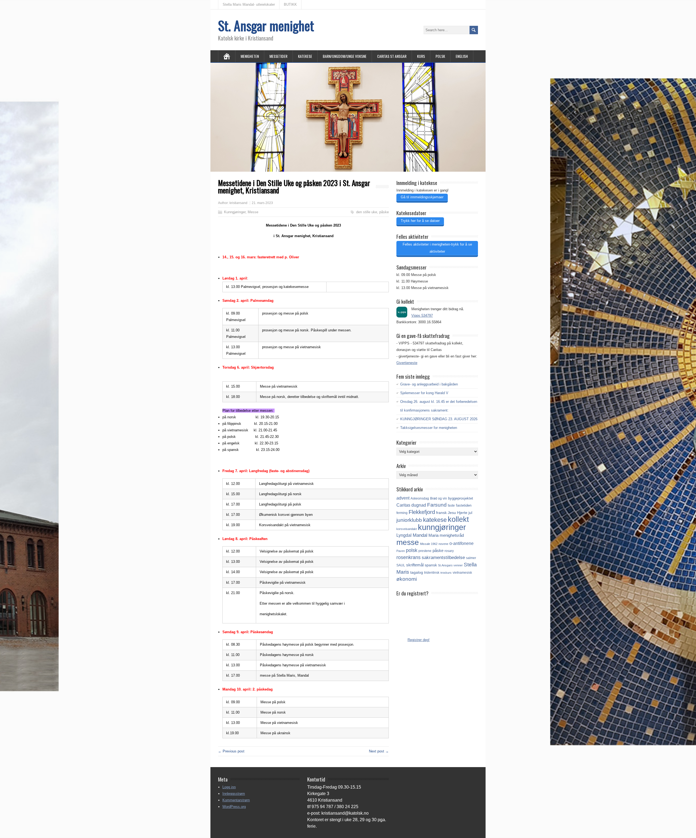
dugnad (418, 505)
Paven (400, 551)
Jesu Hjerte (457, 512)
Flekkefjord (422, 512)
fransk (441, 512)
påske (384, 212)
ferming (402, 513)
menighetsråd (452, 535)
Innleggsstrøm (233, 794)
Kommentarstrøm (236, 800)
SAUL (400, 565)
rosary (449, 551)
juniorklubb (409, 520)
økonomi (406, 579)
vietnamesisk (462, 573)
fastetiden (463, 505)
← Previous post (231, 751)
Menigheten (250, 56)
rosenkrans (408, 557)
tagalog (416, 572)
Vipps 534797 (422, 315)
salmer (471, 558)
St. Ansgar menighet (266, 25)
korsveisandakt (406, 529)
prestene (424, 551)
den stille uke (366, 212)
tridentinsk (431, 573)
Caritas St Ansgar (391, 56)
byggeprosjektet (460, 498)
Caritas (403, 505)
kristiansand (238, 203)
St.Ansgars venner (450, 565)
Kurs (421, 56)
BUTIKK (290, 4)
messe (407, 542)
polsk (411, 550)
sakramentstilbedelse (443, 557)
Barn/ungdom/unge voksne (344, 56)
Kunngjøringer (235, 212)
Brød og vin (438, 498)
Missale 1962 (428, 543)
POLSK (440, 56)
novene (443, 543)
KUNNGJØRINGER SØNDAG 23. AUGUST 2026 (438, 419)
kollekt (458, 519)
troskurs (446, 572)
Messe (253, 212)
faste (451, 505)
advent (402, 498)
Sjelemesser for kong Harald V (424, 393)
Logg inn (229, 787)
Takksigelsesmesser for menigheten (428, 428)
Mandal (420, 535)
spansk (431, 565)
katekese (435, 519)
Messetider (278, 56)
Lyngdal (404, 535)
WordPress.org (234, 807)
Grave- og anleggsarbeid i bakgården (429, 384)
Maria (433, 535)
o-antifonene (461, 543)
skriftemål (415, 565)
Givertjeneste (406, 363)
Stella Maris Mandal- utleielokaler (249, 4)
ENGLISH (462, 56)
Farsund (437, 505)
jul (470, 512)
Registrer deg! (419, 640)
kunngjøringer (442, 527)
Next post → (379, 751)
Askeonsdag (420, 498)
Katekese (305, 56)
